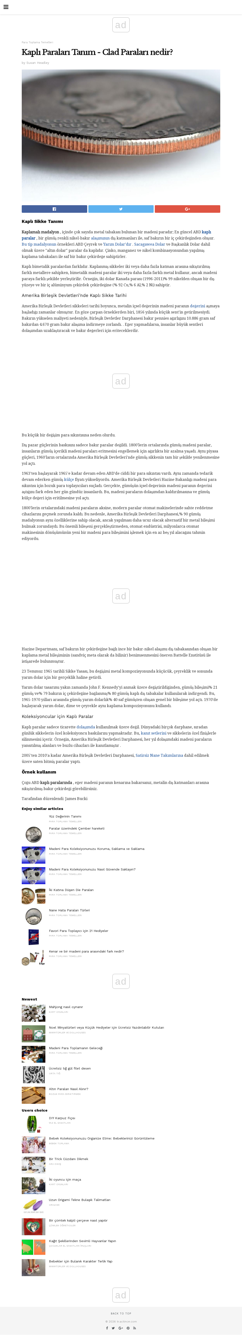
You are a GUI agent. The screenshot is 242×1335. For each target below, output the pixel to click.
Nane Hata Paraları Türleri (69, 910)
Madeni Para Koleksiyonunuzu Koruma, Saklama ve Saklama (96, 849)
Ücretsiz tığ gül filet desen (70, 1068)
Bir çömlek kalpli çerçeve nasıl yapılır (78, 1220)
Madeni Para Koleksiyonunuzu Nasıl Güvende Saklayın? (92, 869)
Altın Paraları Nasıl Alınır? (68, 1089)
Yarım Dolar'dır (117, 244)
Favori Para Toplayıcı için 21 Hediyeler (78, 931)
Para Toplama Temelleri (37, 42)
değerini (197, 306)
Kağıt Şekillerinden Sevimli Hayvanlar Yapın (82, 1241)
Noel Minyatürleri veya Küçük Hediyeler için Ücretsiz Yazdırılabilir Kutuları (106, 1027)
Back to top (121, 1313)
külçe (69, 479)
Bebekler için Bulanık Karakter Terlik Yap (80, 1261)
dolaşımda (86, 727)
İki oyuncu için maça (65, 1179)
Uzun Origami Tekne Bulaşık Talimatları (79, 1200)
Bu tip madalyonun (39, 244)
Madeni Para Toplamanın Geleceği (76, 1048)
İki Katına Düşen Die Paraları (71, 890)
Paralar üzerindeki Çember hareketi (76, 828)
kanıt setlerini (153, 733)
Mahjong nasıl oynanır (66, 1007)
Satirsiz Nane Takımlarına (159, 755)
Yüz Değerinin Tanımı (65, 816)
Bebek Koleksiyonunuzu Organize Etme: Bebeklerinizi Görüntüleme (102, 1138)
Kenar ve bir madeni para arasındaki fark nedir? (86, 951)
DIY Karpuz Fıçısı (62, 1118)
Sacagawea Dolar (149, 244)
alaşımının (100, 238)
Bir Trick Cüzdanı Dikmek (68, 1159)
